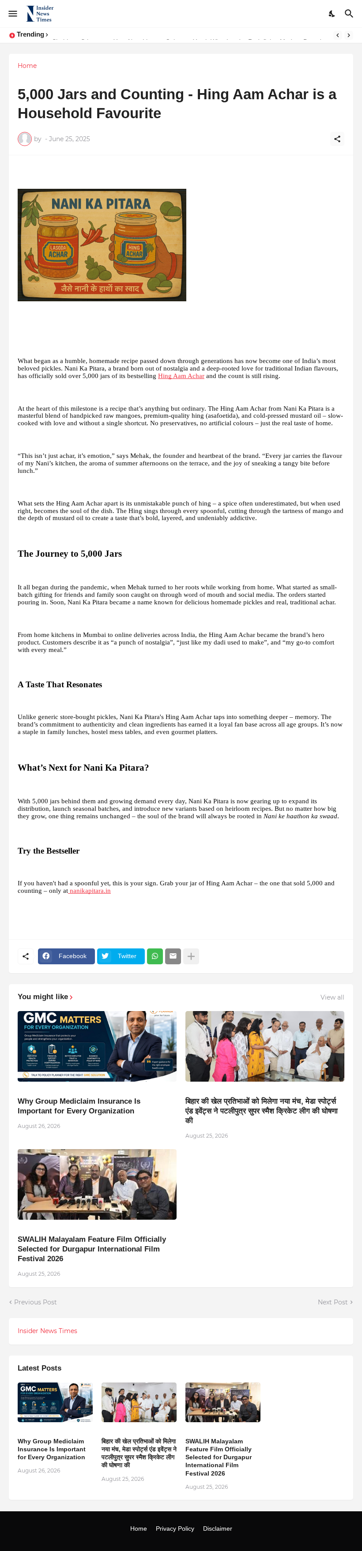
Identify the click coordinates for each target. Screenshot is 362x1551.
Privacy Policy (175, 1528)
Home (27, 66)
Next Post (333, 1302)
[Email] (173, 956)
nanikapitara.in (89, 890)
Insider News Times (47, 1331)
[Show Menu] (12, 13)
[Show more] (191, 956)
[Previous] (337, 35)
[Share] (337, 139)
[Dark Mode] (332, 13)
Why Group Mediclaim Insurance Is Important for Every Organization (79, 1106)
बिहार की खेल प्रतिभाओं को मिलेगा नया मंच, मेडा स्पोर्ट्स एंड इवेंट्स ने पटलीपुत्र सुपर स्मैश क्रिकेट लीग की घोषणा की (261, 1111)
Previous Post (35, 1302)
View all (332, 997)
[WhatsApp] (155, 956)
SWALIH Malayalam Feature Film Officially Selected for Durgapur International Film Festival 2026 (92, 1249)
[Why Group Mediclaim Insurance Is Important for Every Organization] (97, 1046)
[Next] (348, 35)
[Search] (350, 13)
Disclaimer (217, 1528)
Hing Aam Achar (181, 375)
